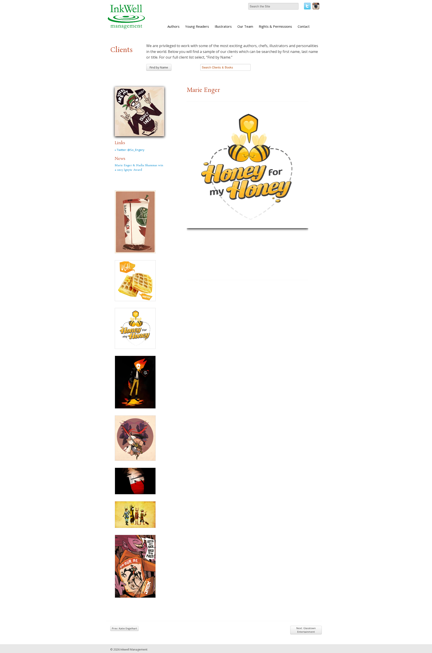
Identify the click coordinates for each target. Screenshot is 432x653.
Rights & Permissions (275, 26)
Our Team (245, 26)
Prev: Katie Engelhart (124, 628)
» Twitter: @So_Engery (129, 150)
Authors (173, 26)
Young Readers (197, 26)
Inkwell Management (133, 649)
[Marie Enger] (139, 111)
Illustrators (223, 26)
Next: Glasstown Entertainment (306, 629)
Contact (304, 26)
